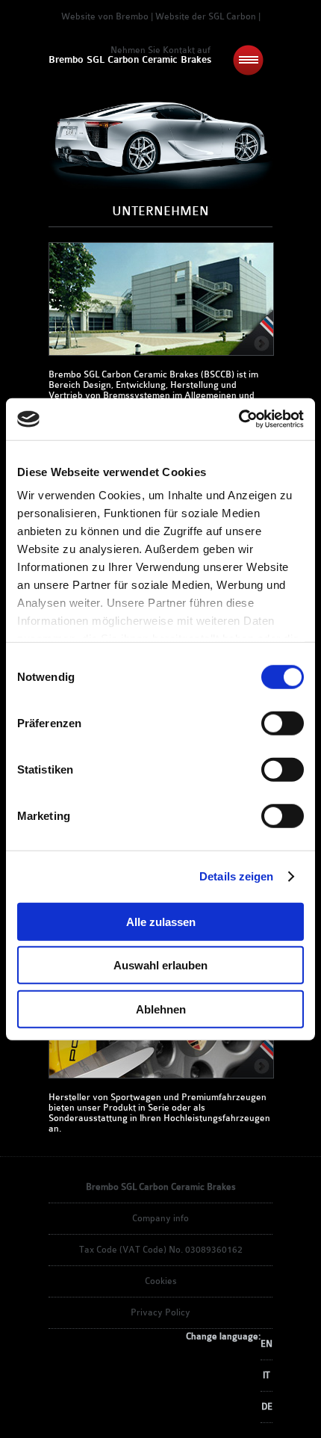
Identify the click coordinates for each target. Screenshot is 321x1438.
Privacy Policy (160, 1312)
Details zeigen (236, 876)
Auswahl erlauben (160, 965)
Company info (160, 1218)
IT (266, 1375)
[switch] (282, 723)
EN (266, 1344)
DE (266, 1406)
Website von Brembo (105, 16)
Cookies (161, 1281)
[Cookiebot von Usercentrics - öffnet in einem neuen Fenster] (238, 419)
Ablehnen (161, 1008)
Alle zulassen (161, 921)
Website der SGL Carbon (205, 16)
